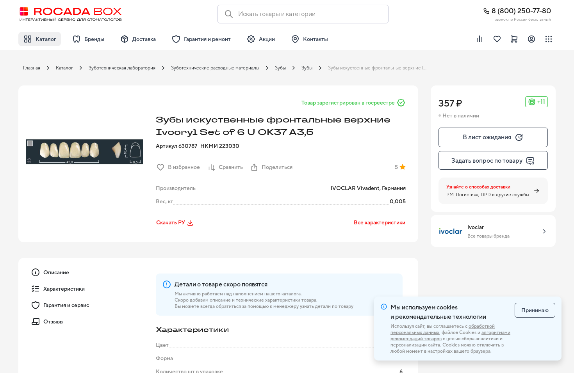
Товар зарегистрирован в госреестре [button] (348, 102)
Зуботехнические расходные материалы (215, 68)
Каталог (64, 68)
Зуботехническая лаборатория (122, 68)
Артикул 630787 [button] (176, 146)
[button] (84, 151)
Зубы (280, 68)
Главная (31, 68)
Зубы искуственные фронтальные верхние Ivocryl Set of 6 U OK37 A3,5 (380, 68)
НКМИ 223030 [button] (219, 146)
